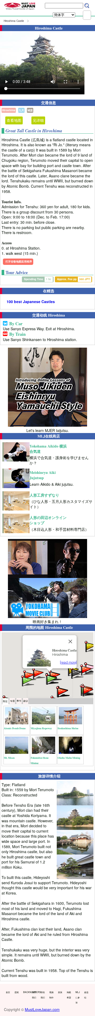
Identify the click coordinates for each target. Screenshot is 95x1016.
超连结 (86, 994)
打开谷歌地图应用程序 (19, 261)
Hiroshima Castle (14, 21)
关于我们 (34, 994)
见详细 (38, 120)
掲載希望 (69, 994)
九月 (21, 110)
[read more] (68, 662)
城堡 (30, 110)
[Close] (70, 641)
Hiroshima (8, 110)
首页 (8, 992)
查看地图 (14, 120)
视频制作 (51, 994)
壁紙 (17, 992)
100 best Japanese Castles (31, 301)
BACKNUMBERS (26, 992)
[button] (27, 680)
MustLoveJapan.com (42, 1009)
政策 (60, 992)
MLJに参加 (77, 997)
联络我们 (43, 994)
